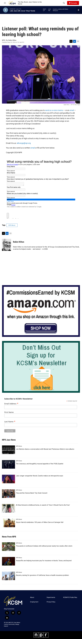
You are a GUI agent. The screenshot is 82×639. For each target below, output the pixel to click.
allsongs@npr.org (24, 143)
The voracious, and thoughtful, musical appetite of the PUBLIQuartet (39, 464)
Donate (74, 3)
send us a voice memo (54, 110)
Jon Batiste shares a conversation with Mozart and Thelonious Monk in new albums (45, 449)
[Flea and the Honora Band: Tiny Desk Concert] (8, 493)
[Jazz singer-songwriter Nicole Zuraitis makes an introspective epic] (8, 479)
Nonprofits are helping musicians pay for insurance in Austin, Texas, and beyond (44, 561)
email (72, 110)
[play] (5, 10)
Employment (34, 602)
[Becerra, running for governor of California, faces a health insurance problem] (8, 576)
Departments (51, 597)
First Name (9, 412)
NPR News (19, 446)
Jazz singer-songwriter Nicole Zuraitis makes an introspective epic (39, 476)
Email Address (11, 403)
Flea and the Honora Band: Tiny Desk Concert (31, 493)
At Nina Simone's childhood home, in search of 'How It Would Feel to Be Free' (43, 505)
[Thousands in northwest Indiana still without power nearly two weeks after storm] (8, 546)
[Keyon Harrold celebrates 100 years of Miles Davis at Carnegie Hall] (8, 523)
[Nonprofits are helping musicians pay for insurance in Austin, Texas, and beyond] (8, 561)
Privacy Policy (51, 602)
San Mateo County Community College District (12, 624)
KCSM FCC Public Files (70, 597)
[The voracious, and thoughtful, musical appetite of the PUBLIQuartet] (8, 464)
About (32, 597)
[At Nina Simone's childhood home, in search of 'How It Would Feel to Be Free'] (8, 508)
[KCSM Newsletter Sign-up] (41, 367)
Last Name (9, 421)
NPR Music (11, 225)
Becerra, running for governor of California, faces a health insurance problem (42, 575)
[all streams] (79, 10)
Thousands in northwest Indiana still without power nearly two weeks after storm (44, 546)
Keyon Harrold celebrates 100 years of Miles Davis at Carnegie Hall (39, 522)
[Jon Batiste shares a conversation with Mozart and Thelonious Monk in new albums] (8, 449)
